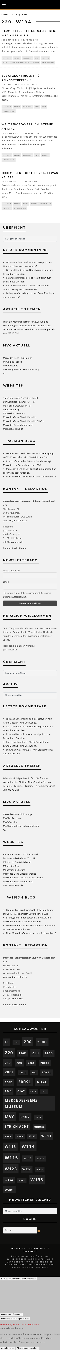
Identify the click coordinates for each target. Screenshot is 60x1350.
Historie (45, 58)
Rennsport (7, 208)
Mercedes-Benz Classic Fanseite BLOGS (23, 421)
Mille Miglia (45, 203)
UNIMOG (39, 1127)
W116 (27, 1158)
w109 (32, 1136)
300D (9, 1082)
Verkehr (45, 155)
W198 (36, 1180)
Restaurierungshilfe (21, 62)
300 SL (46, 1072)
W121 (41, 1158)
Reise (44, 106)
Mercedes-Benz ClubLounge (17, 357)
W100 (8, 1136)
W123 (11, 1169)
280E (9, 1072)
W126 (39, 1169)
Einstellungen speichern (27, 1348)
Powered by (19, 1324)
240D (48, 1053)
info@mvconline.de (13, 542)
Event (37, 106)
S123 (38, 1117)
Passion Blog (20, 441)
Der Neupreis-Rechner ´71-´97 (19, 401)
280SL (22, 1073)
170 (16, 1042)
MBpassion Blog (11, 409)
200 (28, 1042)
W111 (46, 1136)
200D (42, 1042)
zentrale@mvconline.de (15, 520)
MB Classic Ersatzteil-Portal (17, 405)
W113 (10, 1146)
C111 (33, 1091)
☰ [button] (4, 4)
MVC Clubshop (10, 365)
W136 (9, 1180)
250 (8, 1063)
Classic (17, 58)
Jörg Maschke (10, 40)
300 (34, 1072)
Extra (37, 58)
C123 (44, 1092)
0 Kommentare (48, 62)
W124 (26, 1169)
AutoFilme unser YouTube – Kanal (20, 398)
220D (22, 1053)
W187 (22, 1180)
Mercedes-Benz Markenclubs (18, 425)
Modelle (6, 62)
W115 (11, 1158)
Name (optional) (11, 570)
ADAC (42, 1082)
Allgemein (7, 58)
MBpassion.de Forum (14, 413)
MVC (10, 1116)
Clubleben (27, 58)
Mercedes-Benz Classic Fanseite (19, 417)
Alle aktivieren (7, 1348)
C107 (21, 1091)
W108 (20, 1136)
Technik (35, 62)
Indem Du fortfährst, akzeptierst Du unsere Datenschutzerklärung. (27, 594)
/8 (7, 1042)
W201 (9, 1190)
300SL (24, 1081)
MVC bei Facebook (12, 361)
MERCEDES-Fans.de (13, 428)
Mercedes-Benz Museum (21, 1103)
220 (9, 1053)
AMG (8, 1091)
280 (19, 1063)
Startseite (7, 15)
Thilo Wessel (10, 133)
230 (35, 1052)
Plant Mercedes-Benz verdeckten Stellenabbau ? (31, 476)
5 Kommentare (8, 159)
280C (31, 1063)
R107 (25, 1116)
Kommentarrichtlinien (14, 548)
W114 (28, 1146)
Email (6, 581)
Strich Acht (17, 1126)
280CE (45, 1063)
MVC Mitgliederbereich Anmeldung (21, 369)
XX (4, 373)
